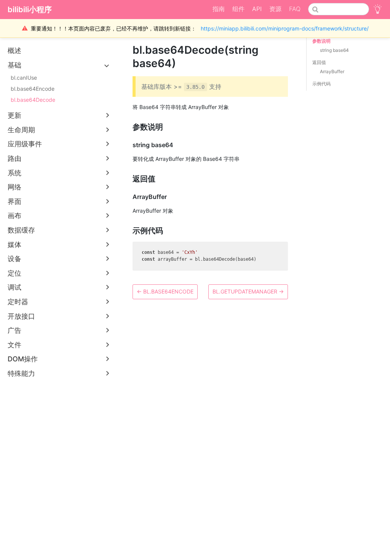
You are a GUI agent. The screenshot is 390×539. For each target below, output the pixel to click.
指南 (219, 9)
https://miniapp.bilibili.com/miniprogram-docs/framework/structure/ (285, 28)
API (257, 9)
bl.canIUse (24, 77)
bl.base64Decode (33, 99)
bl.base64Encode (32, 88)
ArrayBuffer (332, 71)
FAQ (294, 9)
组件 (238, 9)
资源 (275, 9)
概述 (14, 51)
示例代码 (321, 84)
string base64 (334, 50)
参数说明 (321, 41)
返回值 (319, 62)
